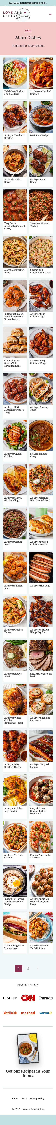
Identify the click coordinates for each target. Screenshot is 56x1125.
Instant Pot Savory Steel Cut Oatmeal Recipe (14, 901)
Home (28, 30)
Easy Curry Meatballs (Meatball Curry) (15, 226)
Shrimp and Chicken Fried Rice (40, 271)
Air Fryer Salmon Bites (13, 587)
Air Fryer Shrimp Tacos (39, 408)
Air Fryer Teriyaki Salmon (39, 765)
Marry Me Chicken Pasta (14, 271)
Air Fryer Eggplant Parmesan (40, 719)
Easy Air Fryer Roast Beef (41, 675)
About (24, 1098)
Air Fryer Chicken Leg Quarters (13, 809)
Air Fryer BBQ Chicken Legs (37, 315)
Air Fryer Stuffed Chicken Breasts (39, 543)
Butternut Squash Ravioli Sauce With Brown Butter (14, 316)
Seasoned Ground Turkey (39, 224)
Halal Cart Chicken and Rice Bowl (14, 92)
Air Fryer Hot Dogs (40, 585)
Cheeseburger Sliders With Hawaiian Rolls (12, 363)
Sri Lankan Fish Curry (12, 180)
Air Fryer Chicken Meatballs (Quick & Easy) (40, 901)
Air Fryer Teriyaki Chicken (13, 856)
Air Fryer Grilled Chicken (12, 455)
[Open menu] (50, 14)
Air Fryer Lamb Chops (38, 180)
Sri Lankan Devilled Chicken (40, 92)
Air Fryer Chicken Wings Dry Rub (39, 631)
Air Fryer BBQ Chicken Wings (38, 361)
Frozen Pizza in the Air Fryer (40, 856)
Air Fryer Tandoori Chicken (14, 136)
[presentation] (15, 73)
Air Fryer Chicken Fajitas (13, 631)
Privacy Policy (37, 1098)
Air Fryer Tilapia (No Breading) (13, 499)
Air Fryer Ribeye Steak (13, 675)
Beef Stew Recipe (39, 135)
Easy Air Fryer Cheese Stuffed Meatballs (38, 811)
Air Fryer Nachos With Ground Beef (39, 499)
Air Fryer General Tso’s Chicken (39, 946)
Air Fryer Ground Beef (13, 543)
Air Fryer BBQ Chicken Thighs (12, 765)
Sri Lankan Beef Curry (38, 455)
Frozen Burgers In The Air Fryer (14, 946)
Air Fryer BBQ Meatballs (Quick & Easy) (14, 410)
